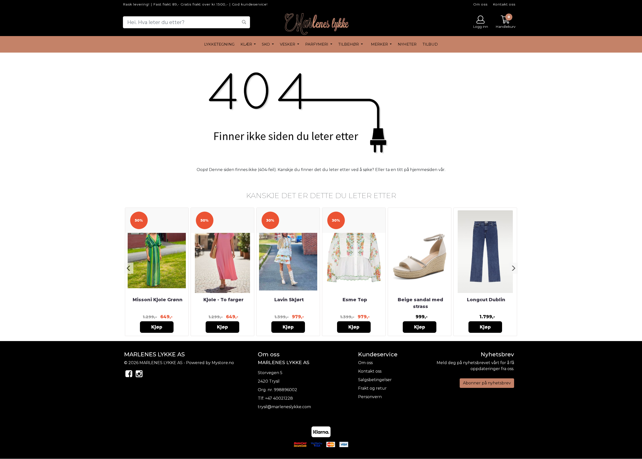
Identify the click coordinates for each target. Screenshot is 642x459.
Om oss (480, 4)
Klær (246, 44)
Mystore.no (223, 362)
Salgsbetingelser (375, 379)
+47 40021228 (279, 398)
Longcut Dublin (486, 299)
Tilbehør (349, 44)
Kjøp (156, 327)
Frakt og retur (372, 388)
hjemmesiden (423, 169)
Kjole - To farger (223, 299)
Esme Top (355, 299)
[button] (128, 268)
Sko (266, 44)
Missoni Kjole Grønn (158, 299)
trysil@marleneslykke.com (284, 406)
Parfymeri (317, 44)
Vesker (288, 44)
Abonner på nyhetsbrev (487, 383)
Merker (380, 44)
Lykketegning (219, 44)
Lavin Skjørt (289, 299)
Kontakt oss (504, 4)
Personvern (370, 396)
